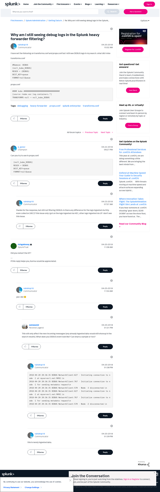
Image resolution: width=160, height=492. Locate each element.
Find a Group (133, 125)
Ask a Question (136, 11)
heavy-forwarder (38, 105)
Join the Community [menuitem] (43, 4)
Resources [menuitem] (113, 4)
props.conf (55, 105)
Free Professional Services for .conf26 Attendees (132, 150)
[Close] (70, 480)
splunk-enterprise (72, 105)
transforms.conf (91, 105)
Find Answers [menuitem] (63, 4)
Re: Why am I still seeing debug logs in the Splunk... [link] (87, 20)
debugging (22, 105)
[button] (111, 29)
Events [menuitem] (77, 4)
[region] (37, 484)
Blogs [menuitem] (87, 4)
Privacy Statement (11, 487)
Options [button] (143, 20)
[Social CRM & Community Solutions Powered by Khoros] (143, 463)
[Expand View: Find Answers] (70, 3)
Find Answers (17, 20)
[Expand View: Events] (81, 3)
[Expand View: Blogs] (91, 3)
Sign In (149, 4)
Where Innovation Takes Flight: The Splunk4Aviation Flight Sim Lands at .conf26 (132, 201)
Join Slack (133, 90)
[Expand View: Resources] (118, 3)
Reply (105, 118)
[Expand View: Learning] (104, 3)
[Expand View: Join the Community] (53, 3)
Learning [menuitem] (99, 4)
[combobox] (65, 11)
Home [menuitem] (26, 4)
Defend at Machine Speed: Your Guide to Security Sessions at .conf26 (132, 175)
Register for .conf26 (133, 49)
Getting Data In (55, 20)
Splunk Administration (36, 20)
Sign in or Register (131, 479)
